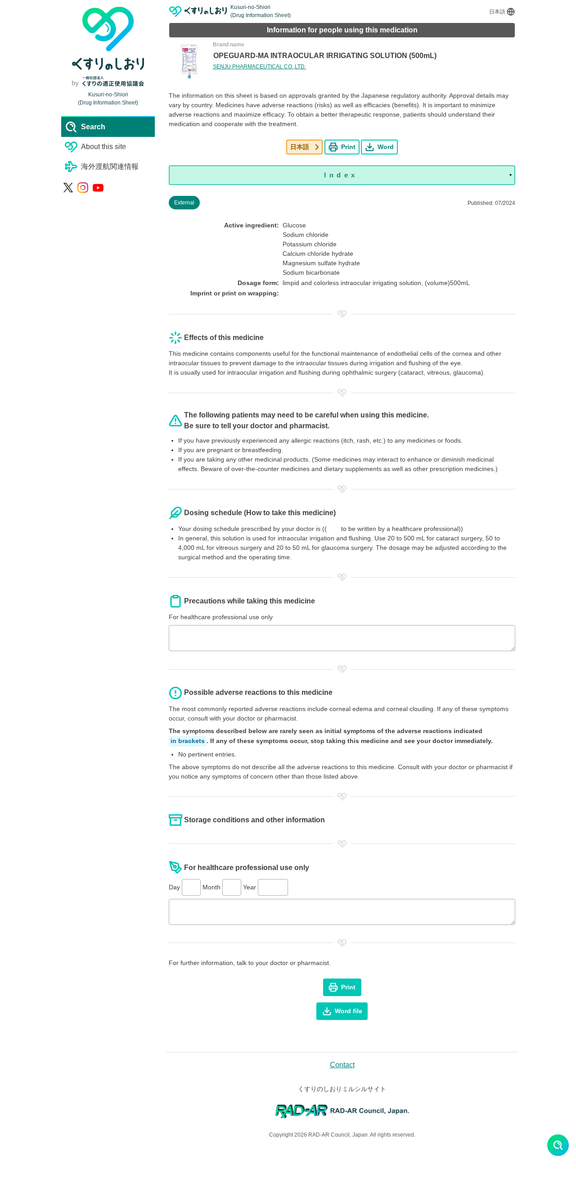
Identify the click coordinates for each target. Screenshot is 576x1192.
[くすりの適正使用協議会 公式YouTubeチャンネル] (98, 187)
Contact (342, 1065)
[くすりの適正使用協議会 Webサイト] (108, 81)
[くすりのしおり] (198, 11)
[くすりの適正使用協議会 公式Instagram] (82, 187)
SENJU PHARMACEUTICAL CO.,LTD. (259, 66)
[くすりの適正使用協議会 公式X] (68, 188)
